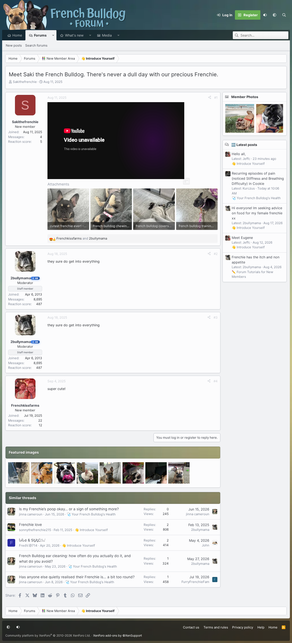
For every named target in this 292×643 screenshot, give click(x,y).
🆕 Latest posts (244, 144)
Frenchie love (30, 524)
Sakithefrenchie (25, 82)
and (81, 238)
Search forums (36, 45)
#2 (216, 254)
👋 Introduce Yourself (91, 530)
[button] (274, 15)
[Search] (284, 15)
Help (260, 627)
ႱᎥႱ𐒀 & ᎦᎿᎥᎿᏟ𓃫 (32, 540)
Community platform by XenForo (48, 635)
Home (17, 35)
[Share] (209, 98)
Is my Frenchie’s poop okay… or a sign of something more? (69, 509)
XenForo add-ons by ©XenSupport (117, 635)
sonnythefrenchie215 (35, 530)
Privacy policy (242, 627)
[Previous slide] (230, 118)
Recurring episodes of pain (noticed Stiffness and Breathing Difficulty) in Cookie (258, 178)
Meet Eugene (242, 237)
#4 (216, 381)
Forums (40, 35)
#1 (216, 98)
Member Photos (244, 97)
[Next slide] (278, 118)
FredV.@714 (28, 545)
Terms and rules (216, 627)
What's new (74, 35)
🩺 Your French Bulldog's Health (91, 514)
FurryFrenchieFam (195, 582)
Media (107, 35)
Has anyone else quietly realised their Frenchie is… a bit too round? (77, 577)
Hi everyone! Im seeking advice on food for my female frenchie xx (257, 213)
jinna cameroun (30, 514)
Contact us (191, 627)
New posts (14, 45)
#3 (216, 317)
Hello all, (239, 154)
